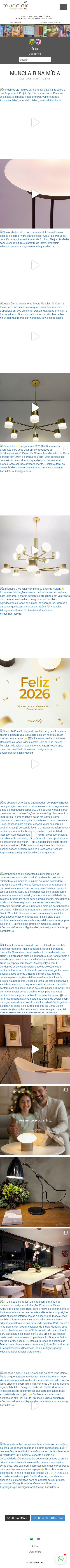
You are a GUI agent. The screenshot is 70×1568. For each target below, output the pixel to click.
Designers (35, 53)
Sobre (35, 48)
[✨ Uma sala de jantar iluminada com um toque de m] (35, 1334)
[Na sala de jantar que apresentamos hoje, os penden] (35, 1477)
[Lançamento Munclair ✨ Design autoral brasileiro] (35, 194)
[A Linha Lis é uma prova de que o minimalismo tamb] (35, 978)
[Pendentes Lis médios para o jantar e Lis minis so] (35, 122)
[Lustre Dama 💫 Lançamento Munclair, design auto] (35, 407)
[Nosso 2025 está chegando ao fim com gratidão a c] (35, 764)
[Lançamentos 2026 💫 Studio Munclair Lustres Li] (35, 550)
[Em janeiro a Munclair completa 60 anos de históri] (35, 621)
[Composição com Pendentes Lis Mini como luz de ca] (35, 906)
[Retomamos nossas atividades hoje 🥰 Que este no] (35, 693)
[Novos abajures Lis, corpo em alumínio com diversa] (35, 265)
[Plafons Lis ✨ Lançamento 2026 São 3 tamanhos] (35, 479)
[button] (60, 1558)
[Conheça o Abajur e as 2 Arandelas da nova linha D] (35, 1406)
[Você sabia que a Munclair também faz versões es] (35, 1263)
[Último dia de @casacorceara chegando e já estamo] (35, 1049)
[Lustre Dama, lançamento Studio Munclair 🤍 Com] (35, 336)
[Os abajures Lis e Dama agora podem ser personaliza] (35, 835)
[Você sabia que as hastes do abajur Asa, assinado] (35, 1192)
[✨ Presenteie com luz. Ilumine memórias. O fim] (35, 1120)
